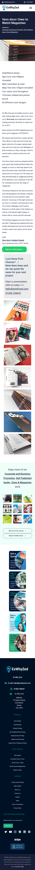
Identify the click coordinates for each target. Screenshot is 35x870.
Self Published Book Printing (17, 732)
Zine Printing (17, 721)
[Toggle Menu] (30, 8)
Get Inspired (17, 755)
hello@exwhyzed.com (17, 288)
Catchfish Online (19, 866)
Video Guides (17, 786)
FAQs (17, 800)
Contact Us (8, 826)
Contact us (17, 793)
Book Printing (17, 724)
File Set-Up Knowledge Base (17, 766)
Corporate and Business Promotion (12, 30)
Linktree (17, 797)
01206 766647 (13, 293)
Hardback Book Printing (17, 735)
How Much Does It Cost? (18, 759)
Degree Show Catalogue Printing (18, 743)
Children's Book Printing (17, 739)
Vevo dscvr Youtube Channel (13, 240)
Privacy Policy (17, 808)
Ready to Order (17, 770)
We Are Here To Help (17, 762)
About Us (17, 789)
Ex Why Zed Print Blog (17, 782)
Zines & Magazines (12, 32)
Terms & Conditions (17, 804)
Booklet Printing (17, 728)
